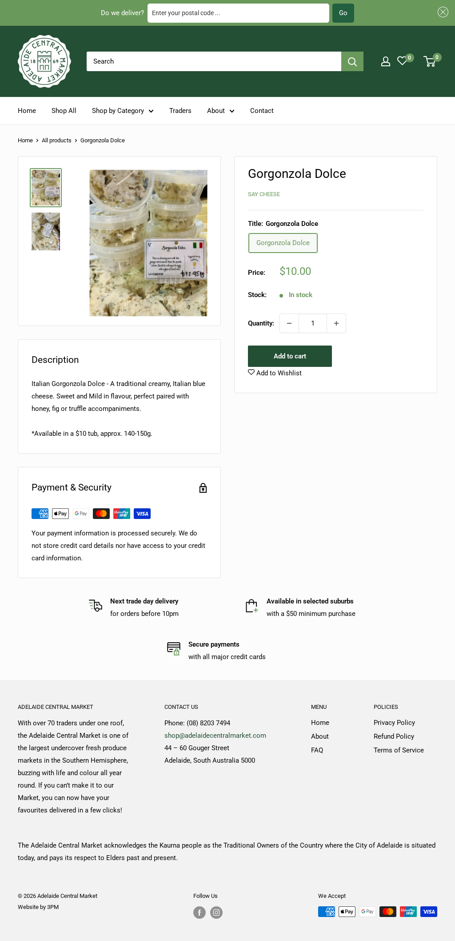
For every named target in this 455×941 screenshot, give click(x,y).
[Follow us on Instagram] (216, 912)
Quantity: (261, 323)
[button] (442, 12)
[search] (214, 61)
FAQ (317, 750)
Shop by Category (118, 111)
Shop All (64, 111)
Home (27, 111)
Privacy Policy (394, 723)
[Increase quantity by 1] (336, 323)
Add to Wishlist (278, 373)
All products (57, 140)
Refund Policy (394, 736)
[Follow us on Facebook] (199, 912)
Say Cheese (264, 194)
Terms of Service (399, 750)
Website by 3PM (38, 907)
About (216, 111)
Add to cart (290, 356)
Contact (262, 111)
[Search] (352, 61)
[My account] (385, 61)
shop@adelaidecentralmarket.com (215, 736)
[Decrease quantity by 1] (289, 323)
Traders (180, 111)
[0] (429, 61)
